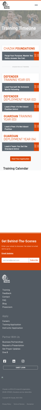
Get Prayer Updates (11, 349)
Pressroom (7, 307)
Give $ (5, 352)
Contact (6, 297)
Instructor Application (12, 328)
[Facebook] (5, 361)
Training (6, 290)
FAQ (4, 300)
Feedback (6, 293)
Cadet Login (20, 367)
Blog (4, 303)
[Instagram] (23, 361)
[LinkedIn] (14, 361)
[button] (36, 5)
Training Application (11, 324)
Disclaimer (30, 404)
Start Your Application (20, 159)
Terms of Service (19, 404)
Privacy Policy (6, 404)
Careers (6, 321)
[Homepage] (6, 278)
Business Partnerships (12, 342)
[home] (6, 5)
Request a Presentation (13, 345)
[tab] (7, 253)
